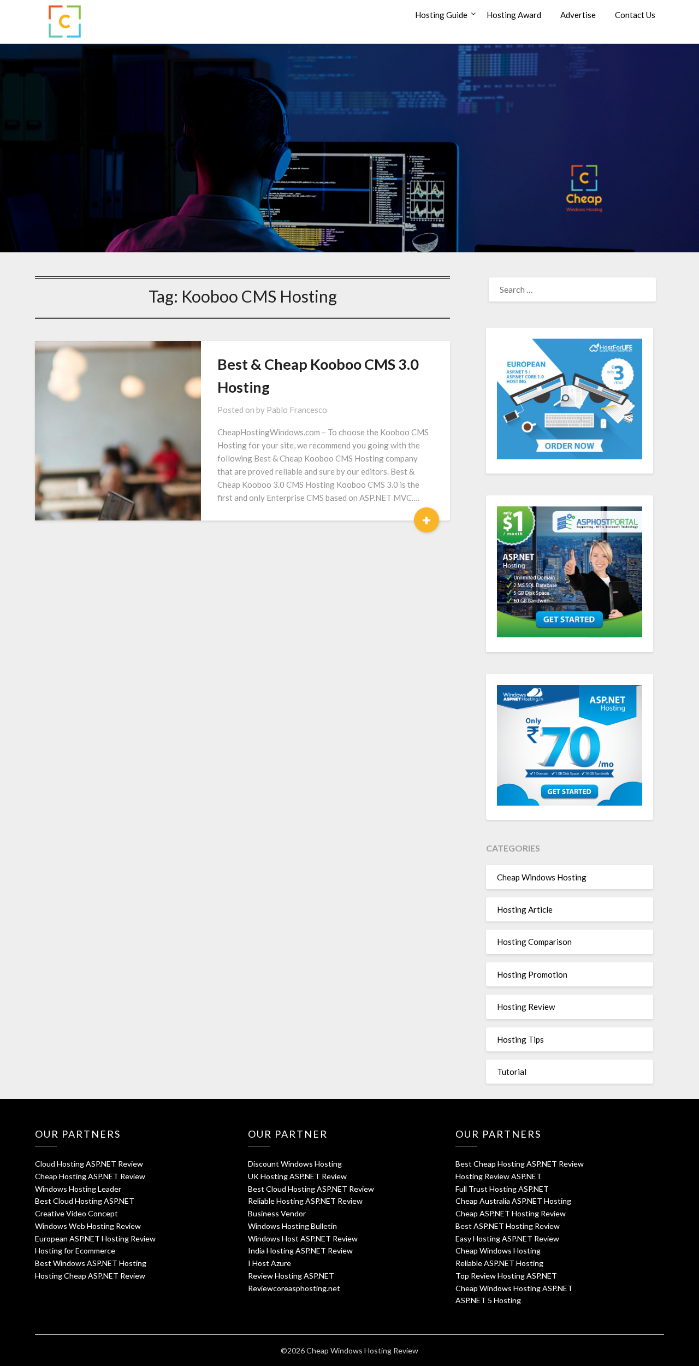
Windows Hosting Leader (78, 1188)
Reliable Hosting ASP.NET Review (305, 1200)
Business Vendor (277, 1213)
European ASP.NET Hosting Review (95, 1238)
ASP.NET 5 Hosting (488, 1300)
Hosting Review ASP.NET (498, 1176)
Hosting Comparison (534, 942)
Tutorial (511, 1072)
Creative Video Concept (76, 1213)
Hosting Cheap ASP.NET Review (90, 1275)
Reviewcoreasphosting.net (294, 1288)
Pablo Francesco (296, 410)
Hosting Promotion (532, 974)
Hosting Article (525, 909)
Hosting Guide (441, 15)
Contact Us (635, 15)
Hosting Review (526, 1007)
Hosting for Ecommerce (75, 1250)
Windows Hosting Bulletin (292, 1226)
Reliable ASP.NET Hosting (499, 1263)
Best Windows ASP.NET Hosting (90, 1263)
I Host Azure (269, 1263)
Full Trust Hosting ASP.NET (502, 1188)
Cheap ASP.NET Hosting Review (510, 1213)
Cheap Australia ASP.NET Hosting (513, 1200)
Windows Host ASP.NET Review (303, 1238)
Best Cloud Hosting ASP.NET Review (311, 1188)
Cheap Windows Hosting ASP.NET (514, 1288)
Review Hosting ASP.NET (291, 1275)
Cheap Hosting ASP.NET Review (90, 1176)
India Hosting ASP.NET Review (300, 1250)
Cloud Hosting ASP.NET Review (89, 1163)
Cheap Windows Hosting (542, 877)
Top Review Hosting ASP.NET (506, 1275)
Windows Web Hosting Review (88, 1226)
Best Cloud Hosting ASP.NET (84, 1200)
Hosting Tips (520, 1039)
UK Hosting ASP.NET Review (297, 1176)
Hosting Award (514, 15)
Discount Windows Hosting (295, 1163)
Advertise (578, 15)
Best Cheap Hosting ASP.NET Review (519, 1163)
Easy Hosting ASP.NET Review (507, 1238)
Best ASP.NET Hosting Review (507, 1226)
